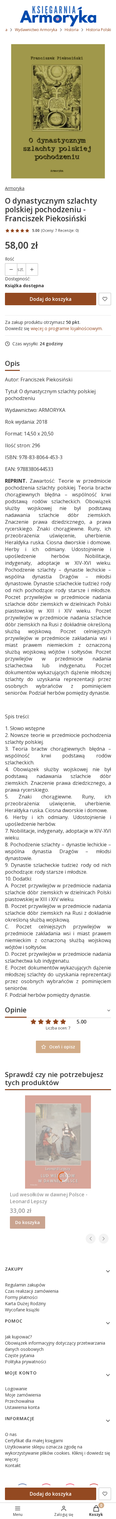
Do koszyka (27, 1222)
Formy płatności (21, 1297)
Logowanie (16, 1389)
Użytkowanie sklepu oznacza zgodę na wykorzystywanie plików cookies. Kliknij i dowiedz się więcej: (57, 1453)
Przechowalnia (19, 1401)
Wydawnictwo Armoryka (36, 29)
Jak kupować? (18, 1337)
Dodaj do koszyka (50, 299)
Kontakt (13, 1465)
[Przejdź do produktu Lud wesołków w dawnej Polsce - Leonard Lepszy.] (58, 1142)
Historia (72, 29)
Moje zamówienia (23, 1395)
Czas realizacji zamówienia (31, 1291)
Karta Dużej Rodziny (25, 1303)
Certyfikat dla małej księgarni (34, 1440)
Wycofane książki (22, 1310)
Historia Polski (98, 29)
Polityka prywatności (25, 1362)
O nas (11, 1434)
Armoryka (14, 188)
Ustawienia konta (22, 1407)
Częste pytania (19, 1355)
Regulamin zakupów (25, 1285)
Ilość (9, 259)
